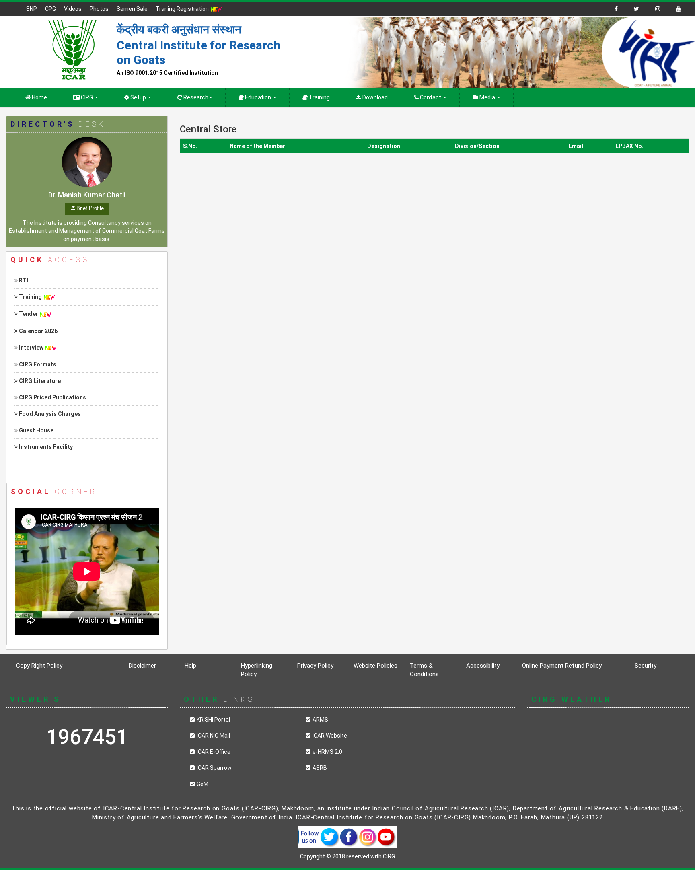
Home (39, 97)
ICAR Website (330, 735)
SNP (31, 9)
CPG (50, 9)
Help (190, 665)
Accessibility (483, 665)
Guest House (35, 430)
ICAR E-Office (213, 752)
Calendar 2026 (38, 331)
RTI (23, 280)
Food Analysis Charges (49, 414)
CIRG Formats (37, 364)
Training (319, 97)
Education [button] (258, 97)
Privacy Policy (315, 665)
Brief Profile (90, 208)
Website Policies (375, 665)
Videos (73, 9)
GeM (202, 784)
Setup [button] (138, 97)
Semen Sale (132, 9)
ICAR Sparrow (214, 768)
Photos (99, 9)
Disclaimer (142, 665)
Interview (30, 347)
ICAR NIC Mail (213, 735)
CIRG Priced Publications (52, 397)
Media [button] (487, 97)
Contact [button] (430, 97)
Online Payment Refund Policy (562, 665)
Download (374, 97)
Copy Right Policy (39, 665)
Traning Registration (183, 9)
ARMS (320, 719)
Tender (28, 314)
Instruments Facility (45, 447)
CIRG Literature (39, 381)
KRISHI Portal (213, 719)
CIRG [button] (87, 97)
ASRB (320, 768)
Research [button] (195, 97)
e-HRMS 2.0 (327, 752)
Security (645, 665)
